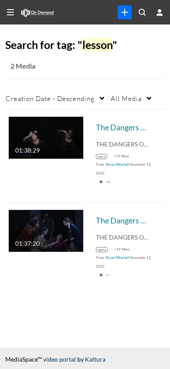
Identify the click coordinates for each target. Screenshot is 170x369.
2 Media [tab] (22, 66)
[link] (125, 12)
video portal (59, 359)
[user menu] (160, 12)
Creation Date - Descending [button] (50, 98)
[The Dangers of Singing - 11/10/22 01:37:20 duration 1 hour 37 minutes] (46, 229)
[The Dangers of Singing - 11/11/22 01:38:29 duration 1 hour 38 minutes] (46, 136)
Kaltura (95, 359)
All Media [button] (126, 98)
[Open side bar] (10, 12)
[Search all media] (142, 12)
